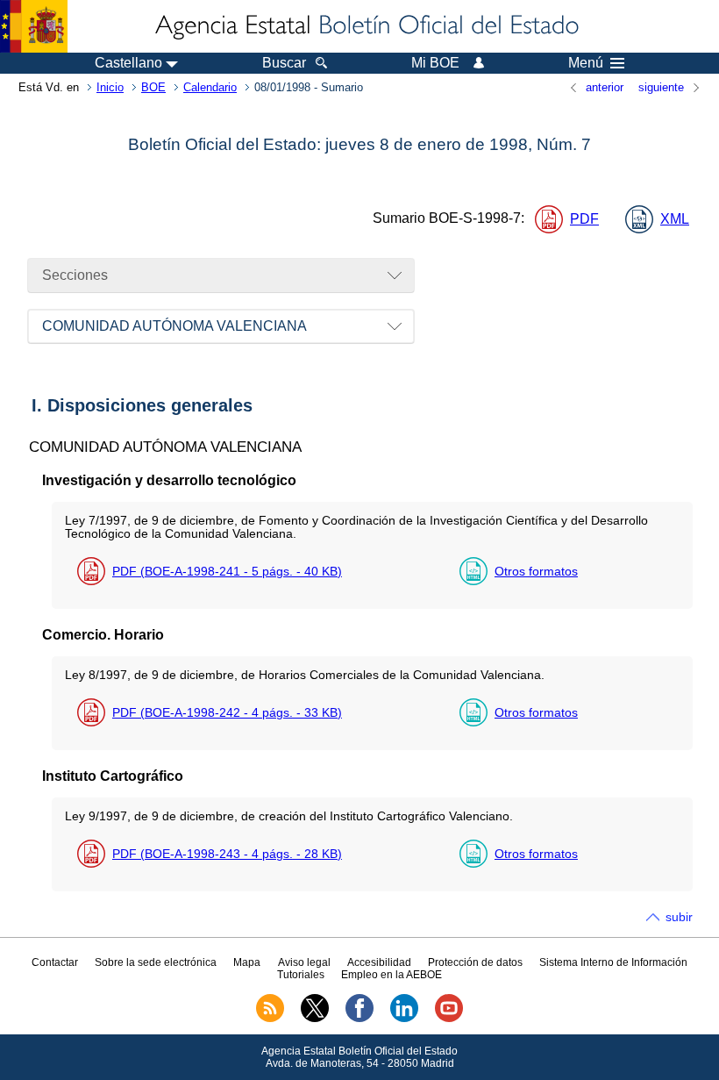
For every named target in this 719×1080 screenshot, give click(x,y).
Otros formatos (536, 571)
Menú (585, 63)
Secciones (75, 275)
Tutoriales (300, 975)
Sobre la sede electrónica (156, 962)
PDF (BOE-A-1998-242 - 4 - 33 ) (227, 712)
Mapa (246, 962)
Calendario (210, 87)
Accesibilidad (379, 962)
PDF (584, 218)
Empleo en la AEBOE (391, 975)
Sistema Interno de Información (613, 962)
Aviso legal (304, 962)
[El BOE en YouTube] (449, 1018)
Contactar (55, 962)
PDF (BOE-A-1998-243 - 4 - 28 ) (227, 854)
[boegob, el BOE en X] (315, 1018)
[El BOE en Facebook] (359, 1018)
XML (674, 218)
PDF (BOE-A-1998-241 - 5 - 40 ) (227, 571)
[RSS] (270, 1018)
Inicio (110, 87)
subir (679, 917)
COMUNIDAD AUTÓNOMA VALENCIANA (174, 325)
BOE (153, 87)
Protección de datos (475, 962)
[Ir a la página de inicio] (365, 26)
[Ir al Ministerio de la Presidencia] (34, 26)
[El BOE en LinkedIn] (404, 1018)
